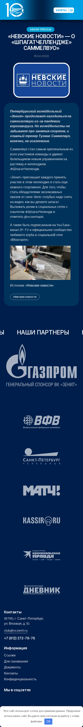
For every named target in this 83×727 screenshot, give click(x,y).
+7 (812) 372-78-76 (19, 638)
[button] (80, 9)
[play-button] (19, 698)
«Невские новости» (39, 285)
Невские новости (24, 296)
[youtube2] (12, 698)
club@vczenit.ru (16, 630)
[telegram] (25, 698)
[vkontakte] (6, 698)
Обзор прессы (40, 29)
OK (48, 721)
